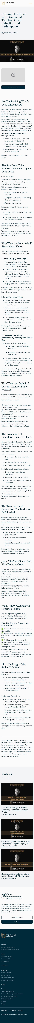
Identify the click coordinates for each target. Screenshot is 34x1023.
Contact (3, 944)
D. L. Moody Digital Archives (9, 996)
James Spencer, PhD (10, 32)
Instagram (13, 1010)
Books (3, 1004)
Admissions (4, 966)
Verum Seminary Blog (7, 991)
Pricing (3, 984)
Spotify (20, 1010)
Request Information (17, 917)
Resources (4, 989)
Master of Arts (5, 975)
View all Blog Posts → (7, 778)
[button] (30, 3)
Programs (4, 970)
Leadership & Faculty (7, 959)
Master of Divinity (6, 972)
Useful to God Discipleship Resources (12, 994)
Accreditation (5, 961)
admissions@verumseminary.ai (10, 949)
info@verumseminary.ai (8, 947)
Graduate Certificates (7, 977)
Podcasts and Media (7, 999)
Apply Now (17, 922)
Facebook (4, 1010)
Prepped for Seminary (7, 980)
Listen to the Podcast (13, 87)
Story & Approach (6, 956)
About (3, 954)
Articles (3, 1001)
